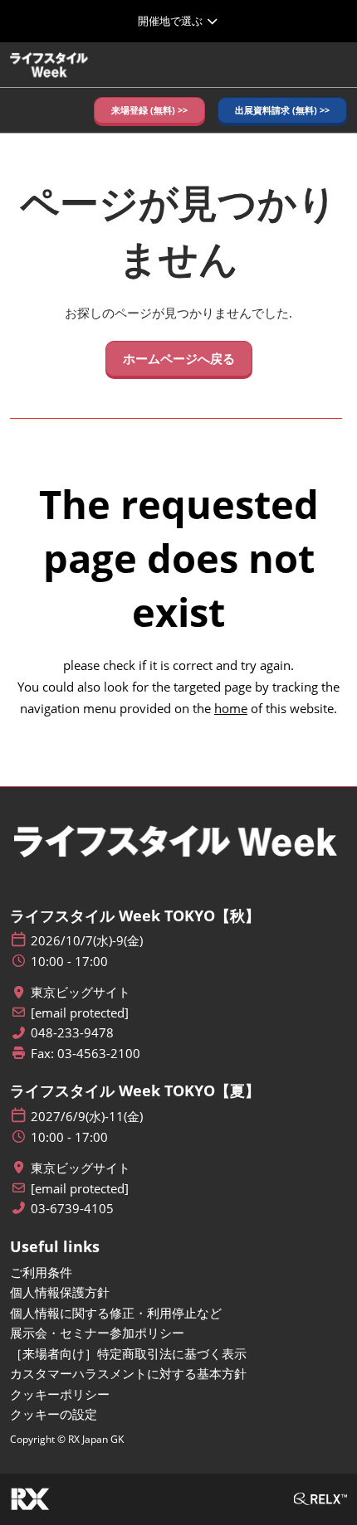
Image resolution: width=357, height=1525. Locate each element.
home (230, 708)
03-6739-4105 (72, 1209)
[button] (149, 110)
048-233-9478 (72, 1033)
